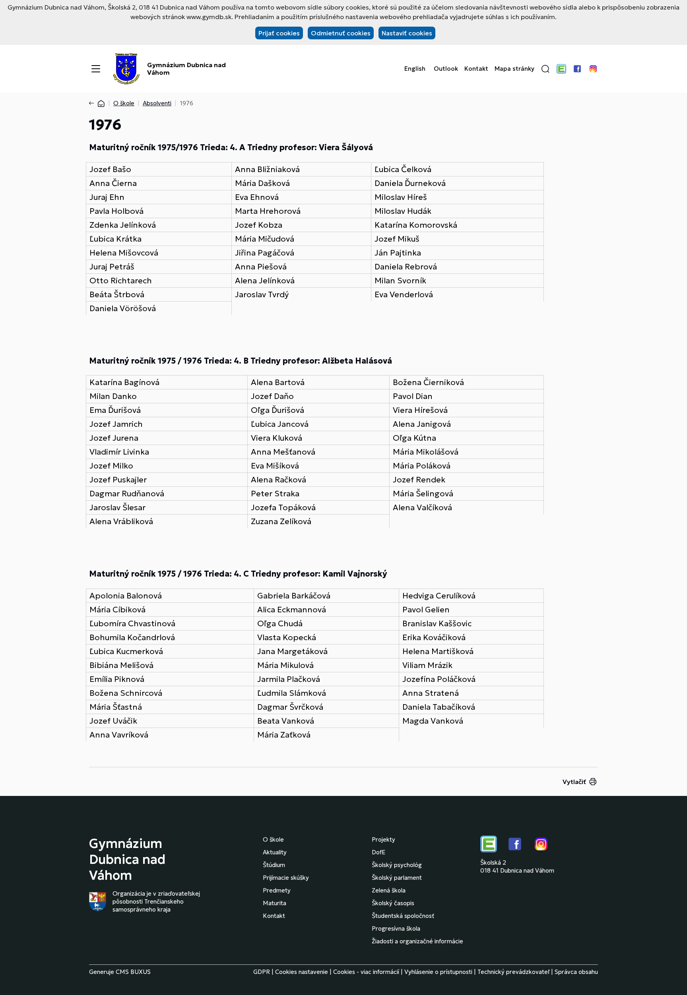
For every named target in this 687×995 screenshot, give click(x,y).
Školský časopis (393, 903)
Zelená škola (389, 890)
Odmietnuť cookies (341, 33)
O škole (123, 103)
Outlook (446, 68)
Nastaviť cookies (407, 33)
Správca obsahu (576, 972)
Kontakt (476, 68)
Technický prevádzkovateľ (513, 972)
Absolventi (157, 103)
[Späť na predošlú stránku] (93, 103)
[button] (545, 69)
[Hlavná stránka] (101, 103)
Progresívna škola (396, 928)
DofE (378, 852)
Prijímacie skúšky (286, 877)
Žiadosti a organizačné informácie (417, 941)
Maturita (274, 903)
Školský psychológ (397, 865)
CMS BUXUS (133, 972)
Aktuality (275, 852)
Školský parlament (397, 877)
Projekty (383, 839)
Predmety (277, 890)
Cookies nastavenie (301, 972)
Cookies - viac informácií (366, 972)
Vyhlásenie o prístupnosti (438, 972)
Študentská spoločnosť (403, 916)
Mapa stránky (514, 68)
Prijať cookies (279, 33)
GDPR (261, 972)
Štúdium (274, 865)
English (414, 68)
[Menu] (96, 68)
